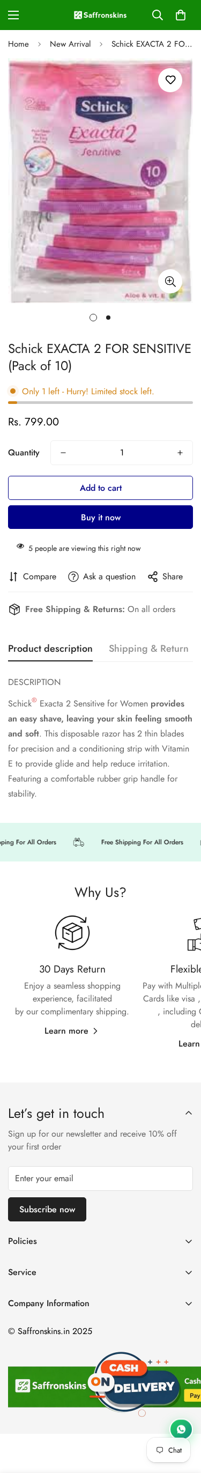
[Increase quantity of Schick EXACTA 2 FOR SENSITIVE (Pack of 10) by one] (180, 453)
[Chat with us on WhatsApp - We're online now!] (181, 1428)
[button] (180, 15)
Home (18, 44)
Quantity (24, 452)
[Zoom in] (170, 281)
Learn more (66, 1031)
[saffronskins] (100, 15)
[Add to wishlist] (170, 80)
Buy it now (101, 517)
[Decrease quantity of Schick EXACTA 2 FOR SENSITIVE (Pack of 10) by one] (63, 453)
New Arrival (70, 44)
